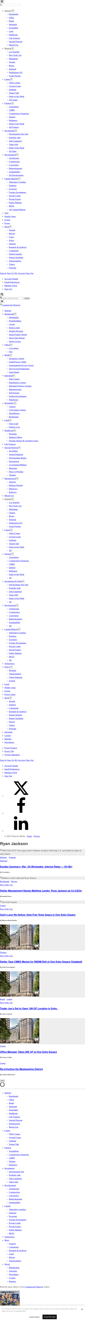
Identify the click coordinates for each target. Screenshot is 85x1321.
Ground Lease (15, 86)
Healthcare (13, 35)
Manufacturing (15, 389)
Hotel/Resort (14, 413)
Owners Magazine (12, 755)
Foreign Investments (17, 192)
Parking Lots (14, 427)
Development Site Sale (18, 134)
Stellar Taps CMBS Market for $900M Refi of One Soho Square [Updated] (41, 961)
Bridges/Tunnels (16, 485)
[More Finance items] (12, 103)
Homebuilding (15, 321)
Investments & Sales (13, 581)
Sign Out (30, 273)
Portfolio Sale (14, 137)
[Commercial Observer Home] (10, 5)
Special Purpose (15, 41)
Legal (11, 237)
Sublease (12, 89)
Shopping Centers (16, 358)
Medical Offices (15, 437)
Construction (14, 161)
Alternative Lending (17, 182)
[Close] (82, 1309)
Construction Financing (19, 113)
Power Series (9, 694)
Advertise (8, 732)
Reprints (8, 739)
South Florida (15, 76)
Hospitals (13, 434)
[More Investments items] (15, 130)
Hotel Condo (14, 328)
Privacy (37, 836)
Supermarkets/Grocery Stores (21, 365)
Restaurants (13, 417)
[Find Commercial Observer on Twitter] (21, 796)
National (12, 69)
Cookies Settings (34, 1317)
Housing (12, 670)
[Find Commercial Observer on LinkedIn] (21, 831)
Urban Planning (15, 677)
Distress (12, 117)
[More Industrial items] (13, 375)
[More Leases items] (11, 79)
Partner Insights (15, 254)
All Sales (12, 151)
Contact (7, 735)
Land (11, 31)
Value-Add (13, 144)
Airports (12, 482)
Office (11, 17)
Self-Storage (14, 393)
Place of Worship (16, 472)
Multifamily (14, 317)
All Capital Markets (17, 209)
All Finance (14, 127)
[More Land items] (10, 420)
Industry (8, 310)
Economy (13, 189)
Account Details (11, 279)
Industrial (13, 24)
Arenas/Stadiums (16, 454)
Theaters (12, 475)
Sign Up (10, 273)
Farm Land (13, 423)
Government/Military (18, 465)
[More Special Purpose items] (19, 447)
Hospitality (13, 28)
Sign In (3, 273)
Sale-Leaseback (15, 141)
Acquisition (14, 107)
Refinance (13, 120)
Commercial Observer (34, 1287)
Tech (6, 213)
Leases (7, 79)
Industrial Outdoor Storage (20, 386)
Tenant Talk (14, 93)
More (6, 227)
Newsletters (9, 742)
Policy (11, 240)
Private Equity (15, 199)
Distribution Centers (17, 382)
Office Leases (14, 83)
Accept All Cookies (50, 1317)
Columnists (13, 250)
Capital (7, 1206)
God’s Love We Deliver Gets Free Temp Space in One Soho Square (37, 914)
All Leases (13, 100)
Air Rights (13, 451)
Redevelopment (15, 168)
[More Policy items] (11, 667)
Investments (9, 130)
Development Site (16, 1172)
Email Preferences (11, 282)
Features (12, 244)
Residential (13, 14)
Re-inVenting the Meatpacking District (21, 1069)
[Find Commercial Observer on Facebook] (21, 813)
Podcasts (12, 268)
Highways (13, 489)
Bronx (11, 65)
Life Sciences (14, 38)
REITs (11, 206)
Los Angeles (14, 52)
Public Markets (15, 202)
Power (7, 223)
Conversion (14, 165)
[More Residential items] (15, 314)
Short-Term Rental (17, 338)
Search (27, 298)
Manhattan (13, 59)
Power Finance (10, 748)
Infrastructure (10, 478)
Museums (13, 468)
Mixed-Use (13, 45)
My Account (20, 273)
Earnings (12, 185)
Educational (14, 461)
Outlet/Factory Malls (17, 362)
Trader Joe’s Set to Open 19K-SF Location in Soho (29, 1008)
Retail (11, 21)
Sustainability (14, 172)
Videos (12, 264)
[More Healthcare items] (14, 430)
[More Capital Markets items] (19, 179)
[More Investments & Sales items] (23, 581)
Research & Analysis (17, 247)
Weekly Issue (10, 216)
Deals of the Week (16, 96)
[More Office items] (11, 345)
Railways (13, 492)
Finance (7, 103)
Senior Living (15, 341)
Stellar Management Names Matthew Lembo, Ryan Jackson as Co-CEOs (41, 890)
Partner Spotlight (16, 257)
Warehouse (13, 400)
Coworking (14, 348)
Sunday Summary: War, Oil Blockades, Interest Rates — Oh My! (36, 866)
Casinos (12, 406)
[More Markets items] (12, 48)
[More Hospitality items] (15, 403)
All (10, 550)
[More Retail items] (10, 355)
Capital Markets (11, 179)
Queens (12, 62)
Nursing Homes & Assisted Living (23, 441)
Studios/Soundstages (17, 396)
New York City (15, 55)
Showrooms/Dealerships (19, 369)
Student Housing (16, 331)
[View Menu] (2, 1)
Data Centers (14, 379)
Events (7, 220)
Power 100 (9, 751)
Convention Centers (17, 410)
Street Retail (14, 372)
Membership (14, 1267)
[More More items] (10, 226)
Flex (11, 352)
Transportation (15, 261)
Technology (9, 663)
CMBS (12, 110)
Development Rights (17, 458)
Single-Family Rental (18, 334)
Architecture (14, 158)
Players (12, 233)
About (7, 1264)
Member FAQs (10, 285)
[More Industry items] (13, 10)
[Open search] (2, 294)
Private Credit (14, 196)
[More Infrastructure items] (17, 478)
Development (10, 155)
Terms (29, 836)
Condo (12, 324)
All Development (16, 175)
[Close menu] (2, 301)
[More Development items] (17, 154)
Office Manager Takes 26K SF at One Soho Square (28, 1052)
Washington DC (16, 72)
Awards (12, 230)
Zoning (12, 681)
